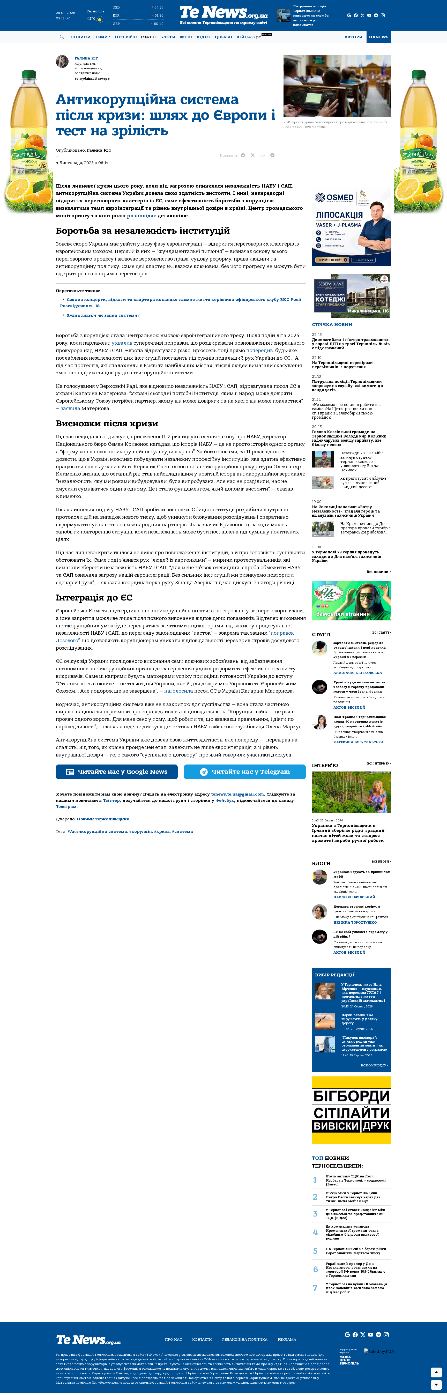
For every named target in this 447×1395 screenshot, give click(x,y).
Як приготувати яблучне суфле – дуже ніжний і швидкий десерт (363, 482)
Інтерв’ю (126, 37)
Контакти (202, 1339)
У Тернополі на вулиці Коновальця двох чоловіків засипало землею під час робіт (356, 1288)
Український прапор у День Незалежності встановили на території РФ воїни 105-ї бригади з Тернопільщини (355, 1270)
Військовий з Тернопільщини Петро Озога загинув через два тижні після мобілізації (353, 1197)
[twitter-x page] (362, 16)
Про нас (173, 1339)
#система (182, 831)
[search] (62, 37)
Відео (204, 37)
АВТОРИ (353, 37)
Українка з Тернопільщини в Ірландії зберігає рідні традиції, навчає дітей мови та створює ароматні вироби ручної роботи (349, 833)
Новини (80, 37)
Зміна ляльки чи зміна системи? (103, 315)
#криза (162, 831)
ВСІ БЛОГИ (381, 861)
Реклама (287, 1339)
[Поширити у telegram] (272, 155)
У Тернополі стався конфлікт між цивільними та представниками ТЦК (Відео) (355, 1214)
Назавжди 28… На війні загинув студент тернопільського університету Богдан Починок (362, 461)
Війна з (253, 36)
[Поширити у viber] (262, 155)
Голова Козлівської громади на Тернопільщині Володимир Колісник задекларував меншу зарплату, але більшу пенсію (349, 438)
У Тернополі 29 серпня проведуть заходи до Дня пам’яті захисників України (346, 556)
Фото (186, 37)
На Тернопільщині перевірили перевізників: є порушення (342, 365)
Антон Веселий (349, 707)
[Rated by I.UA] (379, 1351)
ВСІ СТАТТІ (381, 632)
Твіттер (111, 800)
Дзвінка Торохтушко (355, 922)
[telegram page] (376, 16)
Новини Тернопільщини (103, 819)
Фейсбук (224, 800)
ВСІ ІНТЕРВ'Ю (379, 763)
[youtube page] (369, 16)
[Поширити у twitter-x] (252, 155)
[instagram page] (383, 16)
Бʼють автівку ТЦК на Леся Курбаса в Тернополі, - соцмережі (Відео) (356, 1180)
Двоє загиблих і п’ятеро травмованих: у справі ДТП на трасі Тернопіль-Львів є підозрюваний (351, 344)
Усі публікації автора (92, 78)
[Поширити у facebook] (243, 155)
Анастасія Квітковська (357, 673)
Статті (148, 37)
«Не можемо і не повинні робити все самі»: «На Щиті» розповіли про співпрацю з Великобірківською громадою (347, 411)
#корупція (140, 831)
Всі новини (379, 572)
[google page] (349, 16)
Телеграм (66, 806)
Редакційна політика (244, 1339)
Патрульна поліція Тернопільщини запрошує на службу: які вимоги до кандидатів (311, 15)
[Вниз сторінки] (436, 1385)
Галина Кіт (86, 58)
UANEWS (379, 37)
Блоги (167, 37)
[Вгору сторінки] (436, 1372)
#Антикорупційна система (97, 831)
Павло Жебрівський (354, 897)
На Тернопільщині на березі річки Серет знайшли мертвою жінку (356, 1251)
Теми (101, 37)
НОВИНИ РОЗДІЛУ (374, 1065)
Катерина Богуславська (358, 742)
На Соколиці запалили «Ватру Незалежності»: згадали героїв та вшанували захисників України (346, 511)
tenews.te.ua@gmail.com (237, 794)
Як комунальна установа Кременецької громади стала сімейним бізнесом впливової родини (352, 1232)
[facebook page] (356, 16)
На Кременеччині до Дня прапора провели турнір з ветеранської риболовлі (365, 528)
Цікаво (223, 37)
